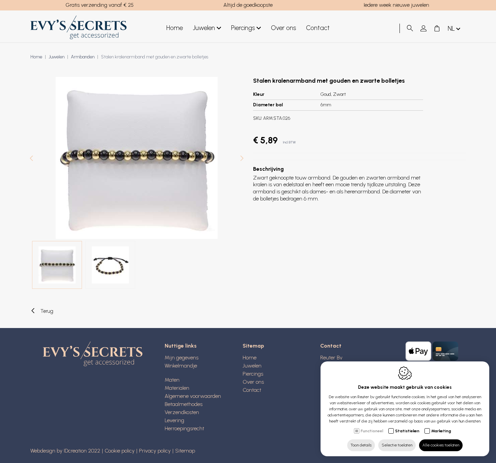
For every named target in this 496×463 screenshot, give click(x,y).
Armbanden (82, 57)
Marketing (441, 431)
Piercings (243, 28)
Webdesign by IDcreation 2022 (65, 450)
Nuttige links (181, 346)
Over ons (283, 28)
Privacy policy (155, 450)
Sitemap (253, 346)
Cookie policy (120, 450)
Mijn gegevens (181, 357)
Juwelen (204, 28)
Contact (318, 28)
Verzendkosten (182, 412)
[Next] (242, 159)
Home (174, 28)
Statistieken (407, 431)
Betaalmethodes (183, 404)
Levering (174, 420)
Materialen (177, 388)
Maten (172, 380)
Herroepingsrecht (184, 428)
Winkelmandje (181, 365)
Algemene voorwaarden (193, 396)
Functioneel (372, 431)
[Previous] (31, 159)
